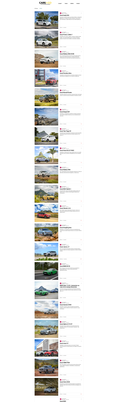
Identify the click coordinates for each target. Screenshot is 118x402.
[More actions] (81, 13)
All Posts (36, 8)
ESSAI (41, 8)
